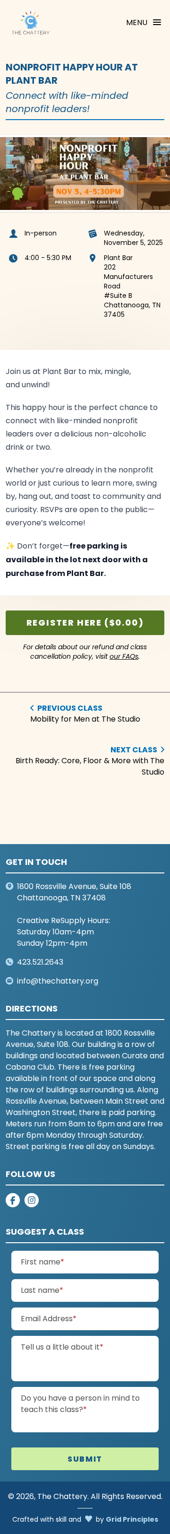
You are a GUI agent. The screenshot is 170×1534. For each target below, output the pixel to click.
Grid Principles (132, 1519)
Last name (61, 1290)
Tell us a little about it (81, 1346)
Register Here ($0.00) (85, 622)
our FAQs (124, 657)
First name (61, 1261)
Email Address (67, 1318)
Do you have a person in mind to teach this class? (80, 1404)
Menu (136, 22)
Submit (85, 1459)
